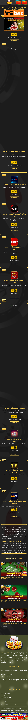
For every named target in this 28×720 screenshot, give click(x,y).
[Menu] (2, 2)
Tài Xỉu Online (5, 652)
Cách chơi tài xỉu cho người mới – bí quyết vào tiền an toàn (13, 601)
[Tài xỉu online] (9, 2)
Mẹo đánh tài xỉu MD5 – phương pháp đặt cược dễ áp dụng (13, 624)
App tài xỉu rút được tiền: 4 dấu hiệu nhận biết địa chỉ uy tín (13, 578)
